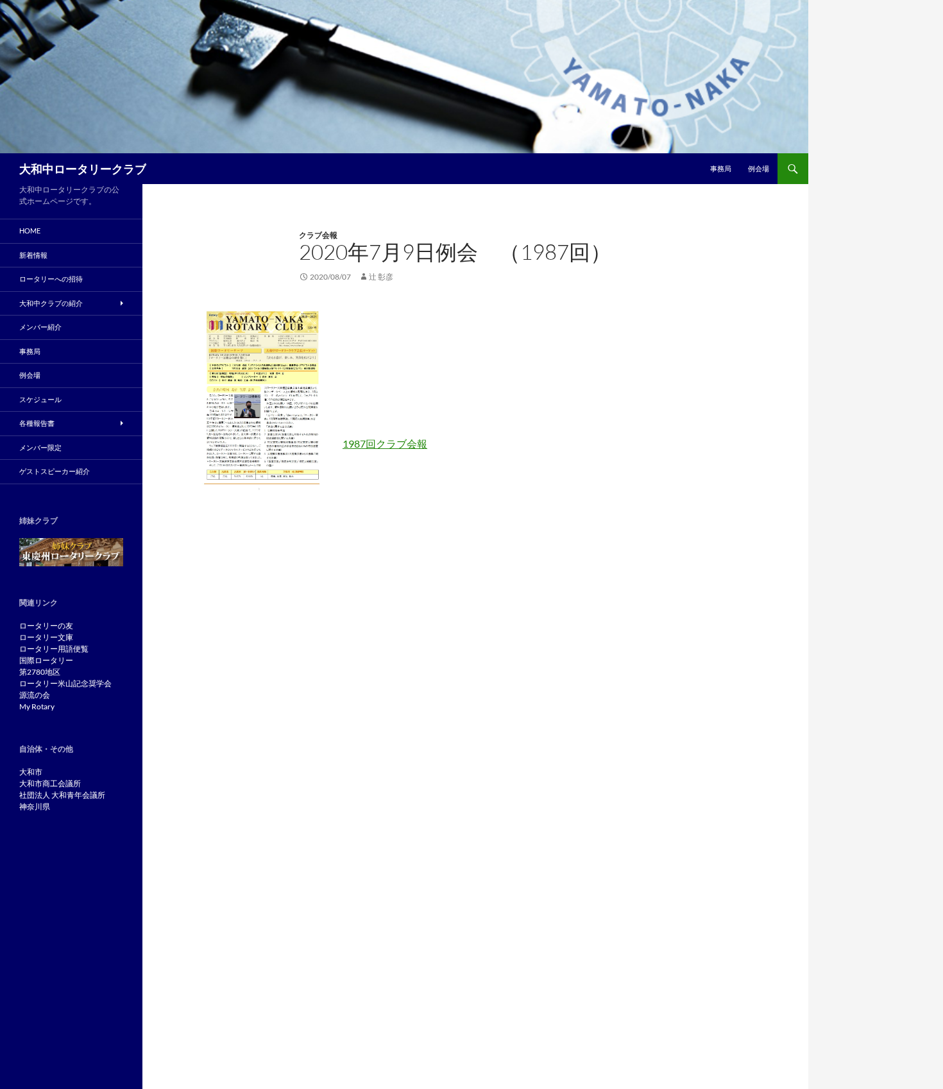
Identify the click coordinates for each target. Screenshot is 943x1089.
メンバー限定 (40, 447)
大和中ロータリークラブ (82, 169)
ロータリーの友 (46, 625)
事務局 (720, 168)
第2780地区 (39, 672)
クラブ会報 (318, 235)
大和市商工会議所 (50, 783)
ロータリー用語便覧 (54, 649)
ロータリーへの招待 (51, 278)
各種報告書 (37, 423)
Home (29, 230)
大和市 (30, 772)
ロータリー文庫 (46, 637)
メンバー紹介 (40, 327)
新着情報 (33, 255)
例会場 (758, 168)
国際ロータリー (46, 660)
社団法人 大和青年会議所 (62, 795)
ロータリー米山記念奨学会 (65, 683)
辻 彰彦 (381, 277)
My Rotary (37, 706)
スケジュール (40, 399)
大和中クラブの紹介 (51, 303)
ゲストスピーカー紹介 (54, 471)
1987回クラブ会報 (385, 443)
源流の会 (34, 695)
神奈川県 (34, 806)
